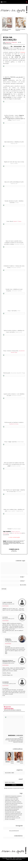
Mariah (15, 221)
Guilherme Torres (14, 424)
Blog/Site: (23, 585)
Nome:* (22, 577)
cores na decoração (18, 541)
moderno (16, 809)
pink (20, 543)
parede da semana (10, 813)
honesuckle (12, 542)
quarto (15, 815)
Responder (6, 606)
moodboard (8, 810)
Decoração (6, 542)
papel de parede (16, 812)
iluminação (19, 806)
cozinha (14, 801)
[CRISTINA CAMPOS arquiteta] (9, 756)
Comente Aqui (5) (14, 549)
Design (15, 804)
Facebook (16, 2)
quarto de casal (14, 816)
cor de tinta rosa (17, 533)
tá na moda (6, 544)
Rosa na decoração (10, 38)
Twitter (21, 2)
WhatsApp (24, 2)
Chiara (20, 221)
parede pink (16, 543)
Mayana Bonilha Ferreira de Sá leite (9, 661)
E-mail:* (22, 581)
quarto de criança (10, 817)
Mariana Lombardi (10, 807)
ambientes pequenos (11, 796)
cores (12, 800)
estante (13, 806)
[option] (7, 23)
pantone (10, 543)
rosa (23, 543)
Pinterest (18, 2)
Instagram (14, 2)
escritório (8, 806)
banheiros (12, 797)
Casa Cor (12, 799)
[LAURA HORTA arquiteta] (18, 756)
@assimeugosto (15, 830)
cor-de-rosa (9, 541)
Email (16, 546)
